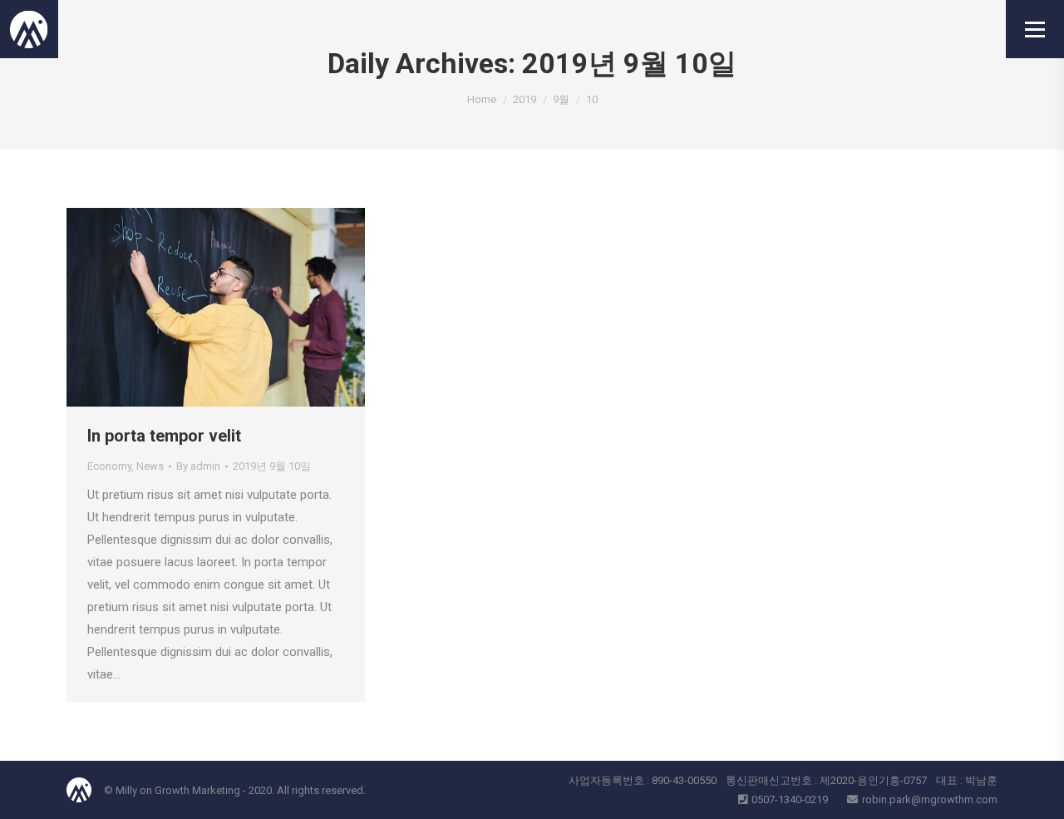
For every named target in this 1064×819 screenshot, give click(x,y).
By (198, 466)
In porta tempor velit (164, 436)
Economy (109, 466)
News (150, 466)
